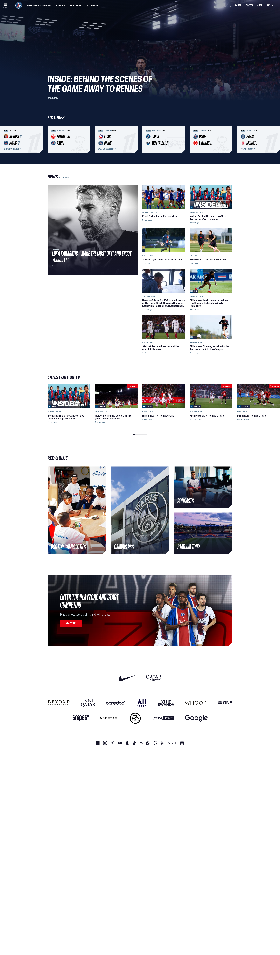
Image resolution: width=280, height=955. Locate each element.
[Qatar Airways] (153, 678)
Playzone (76, 5)
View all (67, 177)
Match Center (11, 149)
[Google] (196, 718)
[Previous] (51, 139)
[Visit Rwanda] (166, 702)
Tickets (249, 5)
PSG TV (60, 5)
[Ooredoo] (115, 702)
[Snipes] (81, 718)
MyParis (92, 5)
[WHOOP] (196, 702)
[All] (141, 702)
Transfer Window (39, 5)
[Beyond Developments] (59, 702)
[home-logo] (18, 5)
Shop (259, 5)
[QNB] (225, 702)
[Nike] (127, 678)
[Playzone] (71, 623)
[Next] (228, 139)
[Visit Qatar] (88, 702)
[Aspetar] (108, 718)
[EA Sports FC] (135, 718)
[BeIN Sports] (163, 718)
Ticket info (247, 149)
